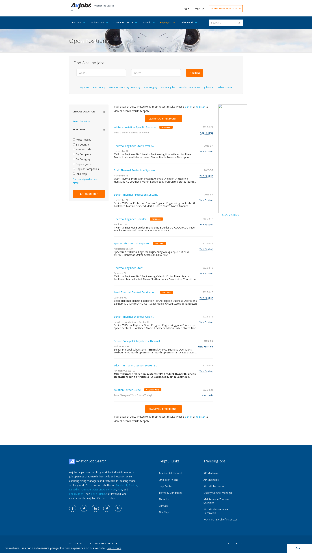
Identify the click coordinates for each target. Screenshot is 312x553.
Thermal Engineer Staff (128, 268)
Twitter (133, 485)
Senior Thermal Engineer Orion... (134, 316)
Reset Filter (91, 193)
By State (84, 87)
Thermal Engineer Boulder (130, 219)
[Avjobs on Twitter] (84, 508)
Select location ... (82, 121)
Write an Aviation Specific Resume (135, 127)
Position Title (116, 87)
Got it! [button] (299, 548)
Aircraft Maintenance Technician (215, 511)
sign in (188, 106)
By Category (150, 87)
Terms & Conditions (170, 492)
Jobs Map (209, 87)
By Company (133, 87)
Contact (163, 505)
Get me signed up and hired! (85, 181)
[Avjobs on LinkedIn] (95, 508)
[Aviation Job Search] (81, 5)
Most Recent (83, 139)
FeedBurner (76, 494)
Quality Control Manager (217, 492)
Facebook (121, 485)
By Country (99, 87)
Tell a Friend (98, 494)
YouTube (85, 489)
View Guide (207, 395)
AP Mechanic (211, 473)
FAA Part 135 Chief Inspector (220, 519)
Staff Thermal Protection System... (135, 170)
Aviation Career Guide (127, 390)
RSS (120, 489)
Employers (166, 22)
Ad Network (187, 22)
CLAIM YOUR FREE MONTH (226, 8)
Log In (186, 8)
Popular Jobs (168, 87)
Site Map (164, 512)
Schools (146, 22)
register (200, 106)
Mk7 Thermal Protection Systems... (135, 365)
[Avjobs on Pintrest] (106, 508)
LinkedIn (74, 489)
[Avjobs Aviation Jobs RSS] (118, 508)
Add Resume (98, 22)
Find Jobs (77, 22)
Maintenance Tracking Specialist (216, 501)
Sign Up (199, 8)
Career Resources (123, 22)
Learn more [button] (114, 548)
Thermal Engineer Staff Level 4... (134, 146)
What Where (225, 87)
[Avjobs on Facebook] (72, 508)
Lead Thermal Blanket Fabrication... (135, 292)
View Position (206, 151)
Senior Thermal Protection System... (136, 194)
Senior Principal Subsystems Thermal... (137, 341)
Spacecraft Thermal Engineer (132, 243)
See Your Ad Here (230, 215)
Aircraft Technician (214, 486)
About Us (164, 499)
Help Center (165, 486)
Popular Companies (189, 87)
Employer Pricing (168, 479)
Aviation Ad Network (104, 489)
